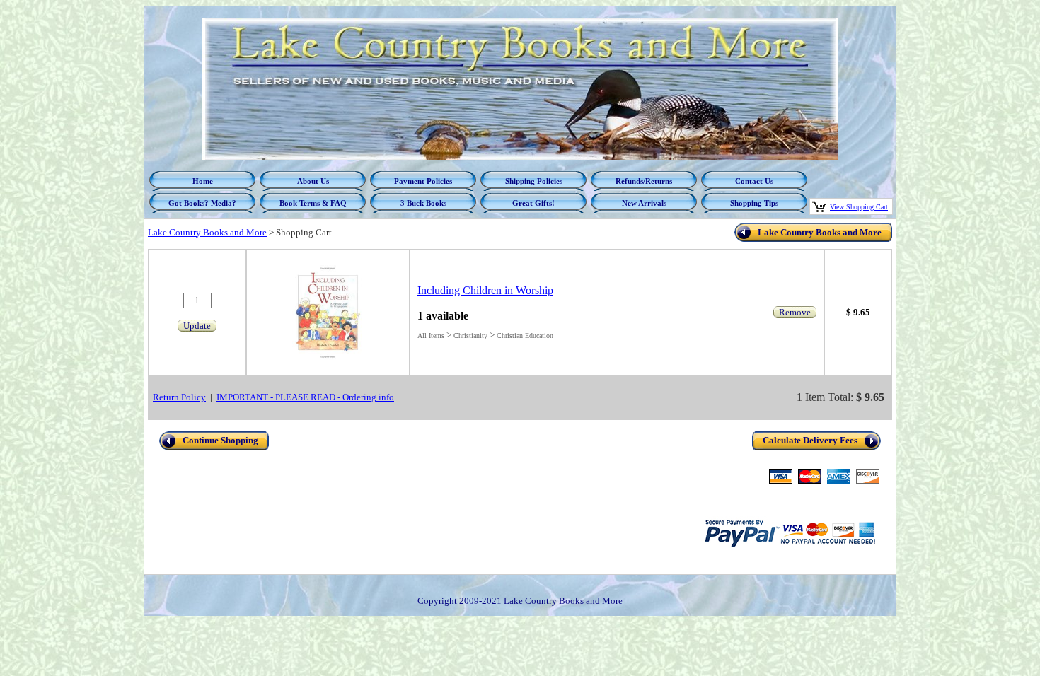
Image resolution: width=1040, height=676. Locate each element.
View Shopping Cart (859, 207)
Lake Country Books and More (207, 232)
